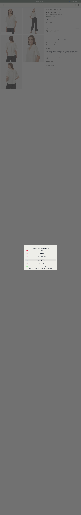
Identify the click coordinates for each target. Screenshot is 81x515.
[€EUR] (40, 260)
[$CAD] (40, 250)
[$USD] (40, 257)
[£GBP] (40, 263)
